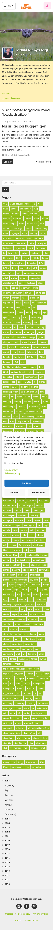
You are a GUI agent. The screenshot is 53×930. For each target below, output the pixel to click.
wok (26, 747)
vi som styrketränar (11, 733)
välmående (42, 708)
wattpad (17, 747)
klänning (7, 401)
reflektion (7, 589)
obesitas (15, 535)
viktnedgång (8, 738)
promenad (22, 574)
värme (18, 718)
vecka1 (18, 723)
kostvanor (20, 426)
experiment (8, 302)
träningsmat (38, 683)
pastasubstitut (33, 554)
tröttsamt (27, 693)
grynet (6, 352)
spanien (27, 624)
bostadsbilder (25, 155)
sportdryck (38, 624)
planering (16, 569)
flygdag (37, 312)
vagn (26, 708)
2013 (6, 871)
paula (44, 554)
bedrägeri (7, 248)
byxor (14, 268)
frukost (6, 332)
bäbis (28, 228)
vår (19, 713)
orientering (40, 540)
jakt (41, 376)
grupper (44, 347)
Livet (7, 155)
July (6, 790)
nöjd (46, 525)
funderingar (29, 332)
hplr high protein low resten (15, 366)
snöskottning (9, 619)
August (8, 785)
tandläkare (23, 658)
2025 (6, 818)
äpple (36, 218)
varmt (26, 718)
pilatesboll (35, 564)
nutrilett (23, 530)
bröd (41, 263)
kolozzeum (8, 411)
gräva (24, 342)
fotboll (21, 327)
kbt (12, 396)
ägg (36, 208)
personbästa (38, 559)
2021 (6, 836)
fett (33, 302)
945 (40, 203)
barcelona (20, 238)
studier (41, 639)
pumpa (44, 579)
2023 (6, 827)
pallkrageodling (10, 554)
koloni (43, 406)
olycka (40, 535)
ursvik (37, 698)
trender (20, 688)
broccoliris (31, 263)
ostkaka (12, 545)
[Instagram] (19, 906)
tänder (13, 658)
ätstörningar (17, 228)
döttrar (6, 287)
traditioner (43, 678)
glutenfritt (7, 342)
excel (24, 297)
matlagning (16, 767)
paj (25, 550)
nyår (32, 530)
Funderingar (31, 762)
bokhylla (35, 258)
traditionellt (31, 678)
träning (6, 762)
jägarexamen (31, 376)
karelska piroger (10, 391)
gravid (33, 342)
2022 (6, 831)
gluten (40, 337)
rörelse (36, 594)
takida (41, 653)
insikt (30, 371)
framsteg (40, 327)
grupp (35, 347)
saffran (13, 599)
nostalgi (6, 530)
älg (41, 213)
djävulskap (30, 282)
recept (46, 584)
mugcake (19, 520)
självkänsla (29, 604)
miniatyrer (31, 500)
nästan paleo (29, 525)
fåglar (18, 302)
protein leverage (19, 579)
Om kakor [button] (14, 492)
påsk (22, 554)
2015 (6, 862)
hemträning (19, 357)
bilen (10, 253)
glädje (32, 337)
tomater (29, 673)
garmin (6, 337)
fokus (25, 317)
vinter (44, 738)
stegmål (13, 629)
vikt (39, 733)
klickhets (27, 401)
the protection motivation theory (17, 668)
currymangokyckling (33, 273)
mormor (17, 510)
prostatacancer (36, 574)
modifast (7, 510)
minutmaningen (26, 505)
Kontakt (18, 920)
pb (13, 559)
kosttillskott (8, 426)
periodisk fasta (23, 559)
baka (24, 233)
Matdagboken (38, 767)
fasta (26, 302)
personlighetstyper (11, 564)
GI (13, 337)
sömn (42, 619)
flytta (5, 317)
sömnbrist (7, 624)
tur (40, 693)
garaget (40, 332)
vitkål (31, 742)
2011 (6, 879)
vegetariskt (8, 728)
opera (30, 540)
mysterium (8, 525)
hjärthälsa (31, 357)
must (46, 520)
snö (42, 614)
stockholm (24, 629)
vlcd (5, 747)
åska (42, 223)
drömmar (25, 287)
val (33, 708)
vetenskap (20, 728)
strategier (7, 639)
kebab (19, 396)
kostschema (37, 421)
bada (5, 233)
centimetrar (25, 268)
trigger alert (8, 693)
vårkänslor (8, 718)
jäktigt (5, 381)
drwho (35, 287)
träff (5, 683)
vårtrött (35, 718)
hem (41, 352)
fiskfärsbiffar (8, 312)
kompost (19, 411)
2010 (6, 884)
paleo (32, 550)
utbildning (7, 703)
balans (43, 233)
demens (23, 277)
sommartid (32, 619)
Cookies (9, 914)
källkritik (24, 386)
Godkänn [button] (26, 483)
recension (36, 584)
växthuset (7, 723)
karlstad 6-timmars (29, 391)
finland (27, 307)
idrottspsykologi (18, 371)
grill (4, 347)
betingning (41, 248)
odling (31, 535)
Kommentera (44, 162)
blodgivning (36, 253)
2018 (6, 849)
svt (24, 653)
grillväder (13, 347)
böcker (26, 258)
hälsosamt (31, 352)
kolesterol (33, 406)
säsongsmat (40, 599)
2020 (6, 840)
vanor (12, 713)
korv (5, 421)
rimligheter (43, 589)
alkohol (6, 218)
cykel (5, 277)
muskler (37, 520)
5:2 (34, 203)
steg (5, 629)
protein (6, 579)
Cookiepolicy (11, 470)
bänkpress (8, 238)
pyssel (11, 584)
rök (18, 594)
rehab (24, 589)
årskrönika (32, 223)
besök (30, 248)
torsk (47, 673)
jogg (19, 381)
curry (19, 273)
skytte (14, 614)
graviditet (43, 342)
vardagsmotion (39, 713)
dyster (6, 297)
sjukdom (41, 604)
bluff (18, 258)
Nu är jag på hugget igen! (24, 126)
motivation (22, 515)
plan (44, 564)
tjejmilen (7, 673)
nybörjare (41, 530)
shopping (7, 604)
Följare (16, 98)
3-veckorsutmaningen (20, 203)
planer (6, 569)
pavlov (6, 559)
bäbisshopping (40, 228)
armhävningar (9, 223)
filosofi (18, 307)
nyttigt (6, 535)
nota (15, 530)
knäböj (46, 401)
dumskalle (40, 292)
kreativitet (7, 431)
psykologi (34, 579)
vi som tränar (29, 733)
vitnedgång (41, 742)
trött (18, 693)
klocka (37, 401)
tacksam (32, 653)
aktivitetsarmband (11, 213)
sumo (37, 648)
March (7, 809)
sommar (21, 619)
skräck (38, 609)
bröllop (6, 268)
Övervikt (7, 550)
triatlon (41, 688)
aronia (21, 223)
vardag (27, 713)
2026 (6, 780)
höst (16, 362)
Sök (5, 189)
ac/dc (5, 208)
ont (23, 540)
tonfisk (39, 673)
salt (30, 599)
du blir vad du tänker (12, 292)
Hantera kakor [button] (38, 492)
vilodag (26, 738)
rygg (5, 599)
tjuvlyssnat (18, 673)
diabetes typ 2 (9, 282)
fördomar (7, 322)
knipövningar (9, 406)
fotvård (30, 327)
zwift (43, 747)
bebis (31, 243)
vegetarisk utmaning (33, 723)
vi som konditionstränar (38, 728)
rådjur (20, 584)
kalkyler (15, 386)
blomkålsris (8, 258)
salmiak (22, 599)
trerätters (31, 688)
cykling (14, 277)
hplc (22, 362)
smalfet (23, 614)
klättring (17, 401)
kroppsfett (19, 431)
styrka (6, 644)
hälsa (21, 352)
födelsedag (15, 317)
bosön (45, 258)
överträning (38, 545)
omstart (6, 540)
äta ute (6, 228)
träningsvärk (8, 688)
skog (23, 609)
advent (14, 208)
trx (35, 693)
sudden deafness (11, 648)
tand (5, 658)
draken (15, 287)
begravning (20, 248)
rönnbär (26, 594)
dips (20, 282)
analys (28, 218)
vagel (19, 708)
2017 (6, 853)
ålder (24, 213)
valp (5, 713)
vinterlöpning (20, 742)
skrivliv (6, 614)
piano (25, 564)
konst (15, 416)
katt (42, 391)
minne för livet (9, 505)
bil (4, 253)
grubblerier (25, 347)
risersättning (8, 594)
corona (43, 268)
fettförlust (41, 302)
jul (35, 381)
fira (34, 307)
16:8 (5, 203)
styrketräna (17, 644)
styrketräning (30, 644)
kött (29, 426)
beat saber (21, 243)
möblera (39, 505)
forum (36, 322)
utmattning (43, 703)
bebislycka (41, 243)
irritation (18, 376)
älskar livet (17, 218)
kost (12, 421)
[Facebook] (26, 906)
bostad (6, 263)
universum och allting (12, 698)
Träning (26, 683)
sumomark (8, 653)
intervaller (7, 376)
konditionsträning (34, 411)
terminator (7, 663)
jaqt (13, 381)
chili (35, 268)
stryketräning (29, 639)
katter (5, 396)
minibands (43, 500)
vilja (18, 738)
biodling (24, 253)
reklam (33, 589)
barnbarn (38, 238)
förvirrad (7, 327)
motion (27, 510)
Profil (7, 98)
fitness (20, 312)
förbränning (36, 317)
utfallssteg (19, 703)
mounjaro (7, 520)
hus (41, 366)
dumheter (29, 292)
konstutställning (27, 416)
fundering (16, 332)
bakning (33, 233)
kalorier (34, 386)
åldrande (33, 213)
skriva (46, 609)
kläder (44, 396)
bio (16, 253)
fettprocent (8, 307)
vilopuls (36, 738)
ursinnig (28, 698)
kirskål (36, 396)
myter (18, 525)
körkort (40, 416)
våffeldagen (8, 708)
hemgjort (7, 357)
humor (33, 366)
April (7, 804)
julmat (6, 386)
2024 (6, 823)
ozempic (17, 550)
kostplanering (23, 421)
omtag (16, 540)
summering (27, 648)
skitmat (15, 609)
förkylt (17, 322)
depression (35, 277)
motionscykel (9, 515)
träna (18, 683)
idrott (5, 371)
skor (30, 609)
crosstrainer (8, 273)
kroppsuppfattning (35, 431)
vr (10, 747)
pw (4, 584)
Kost (42, 762)
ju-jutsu (27, 381)
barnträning (8, 243)
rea (27, 584)
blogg (46, 253)
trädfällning (8, 678)
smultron (34, 614)
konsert (6, 416)
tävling (43, 658)
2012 (6, 875)
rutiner (45, 594)
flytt (15, 155)
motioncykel (38, 510)
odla (24, 535)
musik (28, 520)
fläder (28, 312)
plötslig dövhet (29, 569)
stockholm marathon (12, 634)
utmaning (31, 703)
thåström (19, 663)
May (6, 799)
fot (15, 327)
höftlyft (42, 357)
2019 (6, 845)
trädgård (20, 678)
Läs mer (6, 93)
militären (20, 500)
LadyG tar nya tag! (32, 50)
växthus (45, 718)
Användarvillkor (40, 914)
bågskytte (15, 233)
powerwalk (43, 569)
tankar (34, 658)
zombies (34, 747)
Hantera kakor (31, 920)
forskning (27, 322)
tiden (36, 668)
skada (6, 609)
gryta (14, 352)
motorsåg (34, 515)
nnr (39, 525)
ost (4, 545)
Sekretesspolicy (22, 914)
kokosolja (22, 406)
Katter (6, 767)
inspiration (39, 371)
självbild (17, 604)
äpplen (45, 218)
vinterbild (7, 742)
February (9, 814)
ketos (27, 396)
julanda (42, 381)
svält (18, 653)
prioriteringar (9, 574)
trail (11, 683)
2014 (6, 866)
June (7, 795)
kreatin (37, 426)
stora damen (30, 634)
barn (29, 238)
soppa (17, 624)
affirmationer (25, 208)
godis (17, 342)
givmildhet (22, 337)
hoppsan (7, 362)
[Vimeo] (34, 906)
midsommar (8, 500)
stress (17, 639)
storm (41, 634)
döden (41, 282)
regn (16, 589)
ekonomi (15, 297)
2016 (6, 858)
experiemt (34, 297)
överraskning (24, 545)
